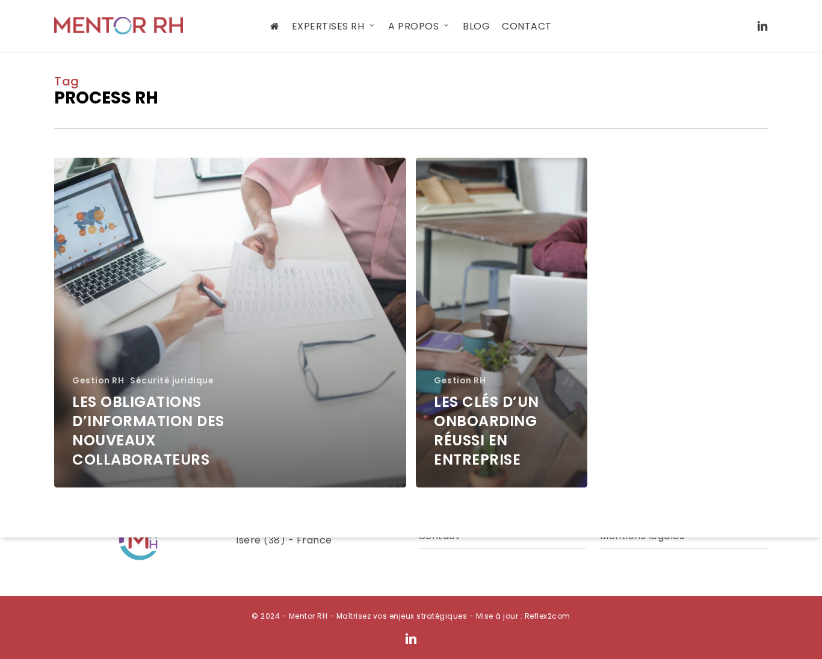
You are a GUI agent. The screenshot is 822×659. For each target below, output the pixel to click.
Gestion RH (98, 380)
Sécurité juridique (172, 380)
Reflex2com (547, 616)
